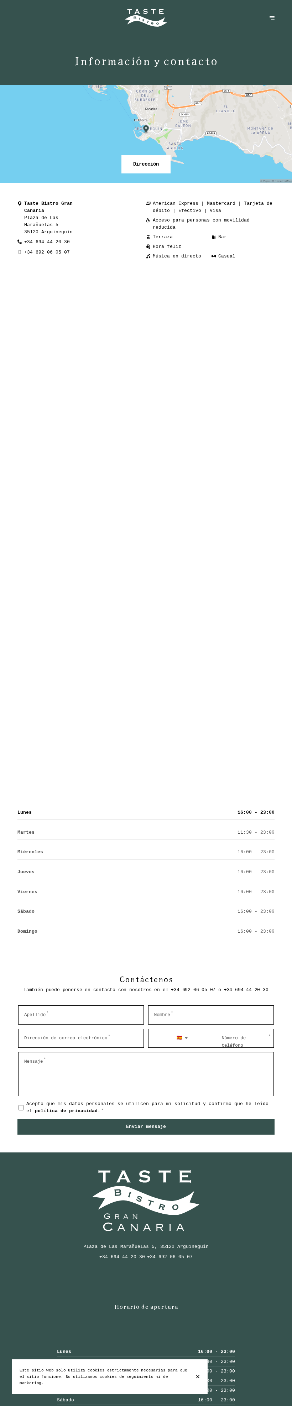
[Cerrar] (198, 1377)
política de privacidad (66, 1111)
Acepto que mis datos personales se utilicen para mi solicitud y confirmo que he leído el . (147, 1108)
